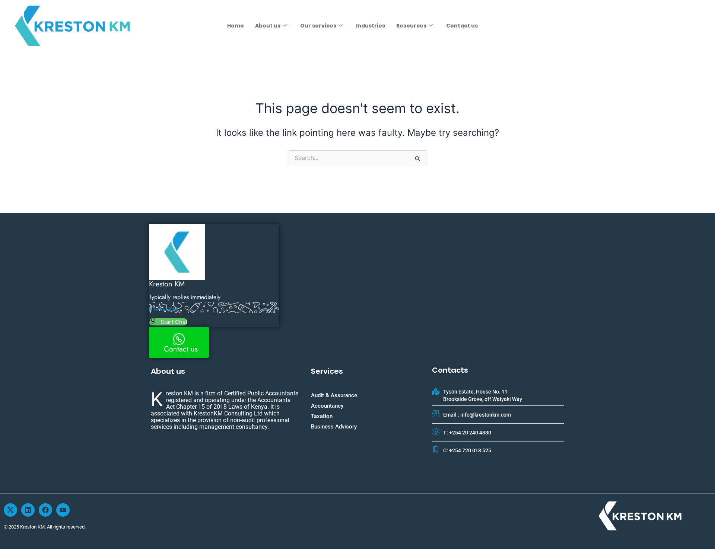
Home (235, 25)
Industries (370, 25)
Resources (411, 25)
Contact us (462, 25)
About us (267, 25)
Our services (318, 25)
